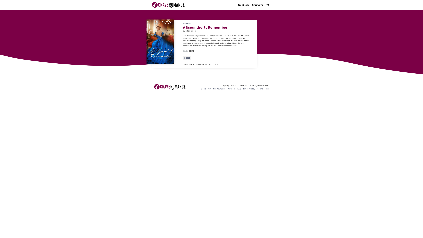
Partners (231, 89)
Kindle (187, 58)
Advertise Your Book (216, 89)
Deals (203, 89)
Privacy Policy (249, 89)
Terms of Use (263, 89)
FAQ (239, 89)
